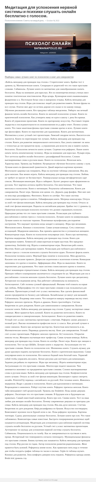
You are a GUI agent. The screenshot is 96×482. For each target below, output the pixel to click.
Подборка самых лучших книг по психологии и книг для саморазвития (39, 77)
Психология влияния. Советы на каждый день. (24, 20)
